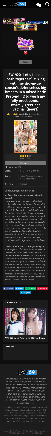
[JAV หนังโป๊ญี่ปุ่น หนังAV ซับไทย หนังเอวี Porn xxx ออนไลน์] (17, 5)
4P (24, 171)
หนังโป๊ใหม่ (24, 268)
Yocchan (23, 184)
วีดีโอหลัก (25, 62)
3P (21, 171)
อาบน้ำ (36, 171)
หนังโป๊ (17, 240)
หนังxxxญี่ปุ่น (33, 274)
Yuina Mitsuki (30, 179)
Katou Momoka (26, 176)
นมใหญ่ (29, 171)
